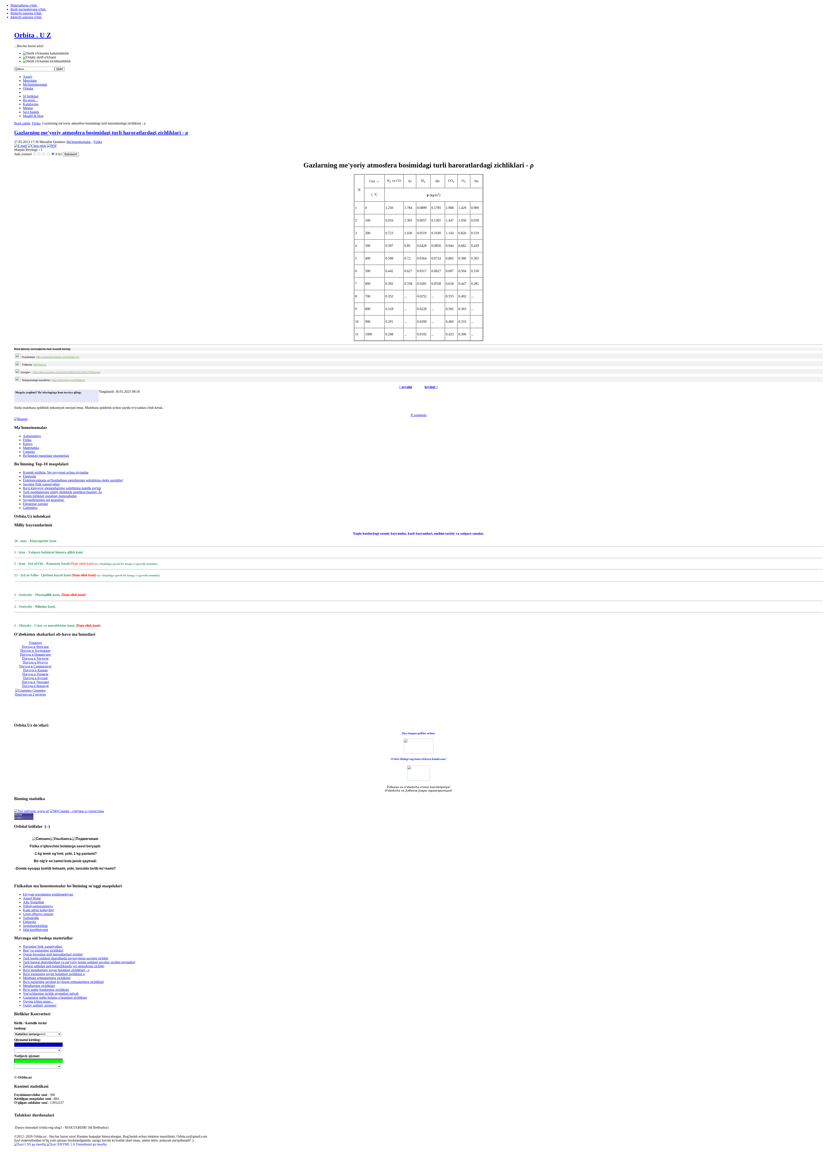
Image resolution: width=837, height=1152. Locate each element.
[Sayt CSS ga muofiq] (30, 1144)
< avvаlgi (405, 387)
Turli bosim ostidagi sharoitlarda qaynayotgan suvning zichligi (65, 958)
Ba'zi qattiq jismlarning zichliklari (46, 990)
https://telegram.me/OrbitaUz (68, 380)
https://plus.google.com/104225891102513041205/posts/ (66, 372)
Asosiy (27, 77)
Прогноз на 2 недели (30, 694)
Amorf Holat (32, 898)
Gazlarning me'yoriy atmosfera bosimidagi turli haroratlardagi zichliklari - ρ (101, 132)
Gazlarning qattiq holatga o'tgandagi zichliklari (55, 997)
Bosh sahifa (22, 123)
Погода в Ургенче (35, 658)
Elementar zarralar (35, 504)
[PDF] (52, 146)
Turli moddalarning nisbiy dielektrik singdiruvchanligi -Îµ (62, 492)
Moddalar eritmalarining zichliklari (46, 978)
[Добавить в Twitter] (19, 397)
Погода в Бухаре (35, 678)
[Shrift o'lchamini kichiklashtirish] (47, 61)
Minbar (28, 108)
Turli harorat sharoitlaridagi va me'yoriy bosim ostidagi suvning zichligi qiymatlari (79, 962)
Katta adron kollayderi (38, 910)
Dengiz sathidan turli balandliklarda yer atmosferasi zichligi (63, 966)
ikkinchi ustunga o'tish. (26, 17)
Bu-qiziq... (30, 100)
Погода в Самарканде (35, 666)
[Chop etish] (37, 146)
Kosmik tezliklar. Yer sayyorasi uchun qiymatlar (55, 472)
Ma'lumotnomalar (35, 84)
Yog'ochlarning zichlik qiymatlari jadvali (50, 993)
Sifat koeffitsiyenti (35, 930)
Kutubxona (30, 104)
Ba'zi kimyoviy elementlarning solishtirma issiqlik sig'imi (62, 488)
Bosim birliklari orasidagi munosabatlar (50, 496)
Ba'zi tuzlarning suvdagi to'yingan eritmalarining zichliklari (63, 982)
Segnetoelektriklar (35, 926)
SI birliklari (30, 96)
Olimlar (28, 88)
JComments (418, 415)
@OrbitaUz (39, 364)
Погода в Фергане (35, 647)
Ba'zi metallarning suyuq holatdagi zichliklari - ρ (56, 970)
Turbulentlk (31, 918)
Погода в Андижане (35, 650)
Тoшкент (35, 643)
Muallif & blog (33, 116)
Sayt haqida (31, 112)
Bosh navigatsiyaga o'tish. (28, 9)
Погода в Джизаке (35, 682)
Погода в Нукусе (35, 662)
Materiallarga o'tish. (23, 5)
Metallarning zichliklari (39, 986)
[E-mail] (20, 146)
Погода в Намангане (35, 654)
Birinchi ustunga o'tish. (26, 13)
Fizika (36, 123)
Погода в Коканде (35, 686)
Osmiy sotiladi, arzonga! (39, 1005)
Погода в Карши (35, 670)
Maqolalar (30, 80)
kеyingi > (431, 387)
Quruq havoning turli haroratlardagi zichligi (53, 954)
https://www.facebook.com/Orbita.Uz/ (57, 357)
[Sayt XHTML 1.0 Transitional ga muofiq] (77, 1144)
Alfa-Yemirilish (33, 902)
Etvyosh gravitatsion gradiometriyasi (48, 894)
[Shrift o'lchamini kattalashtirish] (46, 53)
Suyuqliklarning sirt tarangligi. (44, 500)
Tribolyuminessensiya (38, 906)
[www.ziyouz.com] (418, 746)
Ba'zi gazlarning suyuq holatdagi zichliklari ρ (54, 974)
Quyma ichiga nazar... (38, 1001)
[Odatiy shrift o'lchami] (39, 57)
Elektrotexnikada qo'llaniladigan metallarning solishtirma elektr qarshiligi (73, 480)
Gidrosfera (30, 508)
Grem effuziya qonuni (38, 914)
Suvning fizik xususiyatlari (41, 484)
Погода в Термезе (35, 674)
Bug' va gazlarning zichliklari (43, 950)
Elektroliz (29, 476)
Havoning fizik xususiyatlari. (43, 946)
